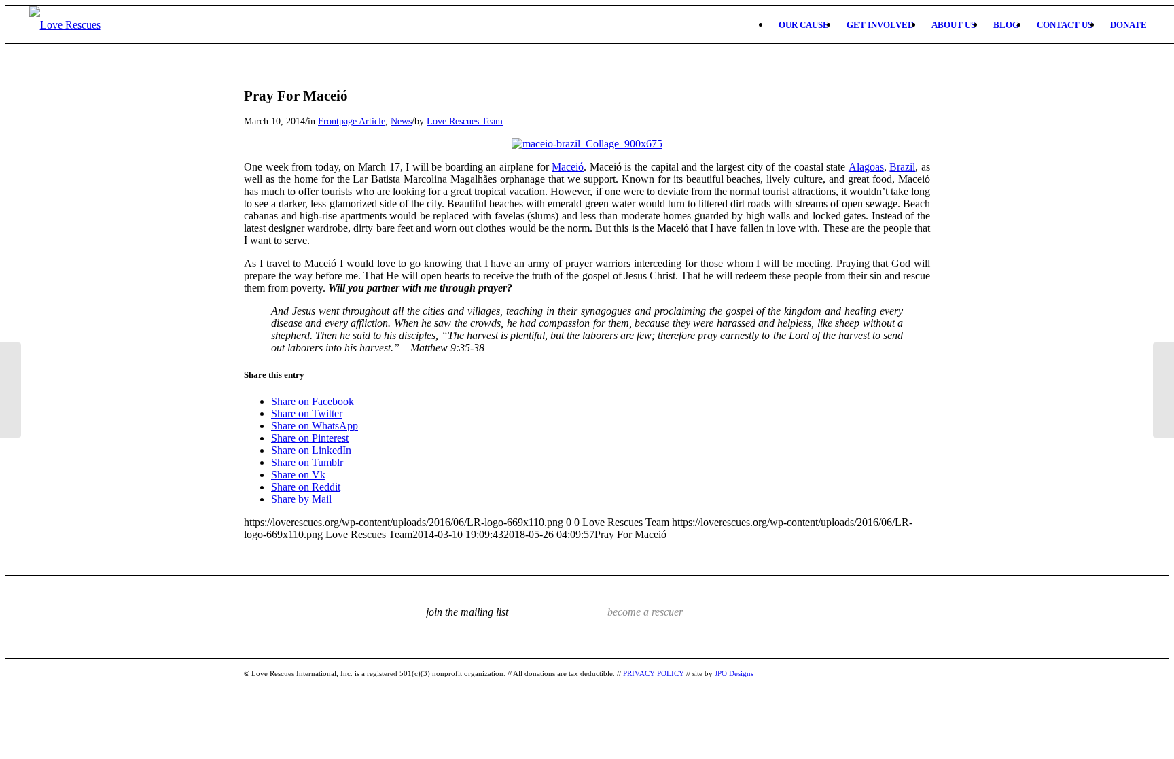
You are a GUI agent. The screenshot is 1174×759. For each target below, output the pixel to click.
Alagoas (866, 167)
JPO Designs (734, 673)
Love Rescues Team (465, 121)
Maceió (568, 167)
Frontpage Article (351, 121)
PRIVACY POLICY (653, 673)
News (401, 121)
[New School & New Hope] (10, 390)
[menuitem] (804, 24)
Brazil (902, 167)
